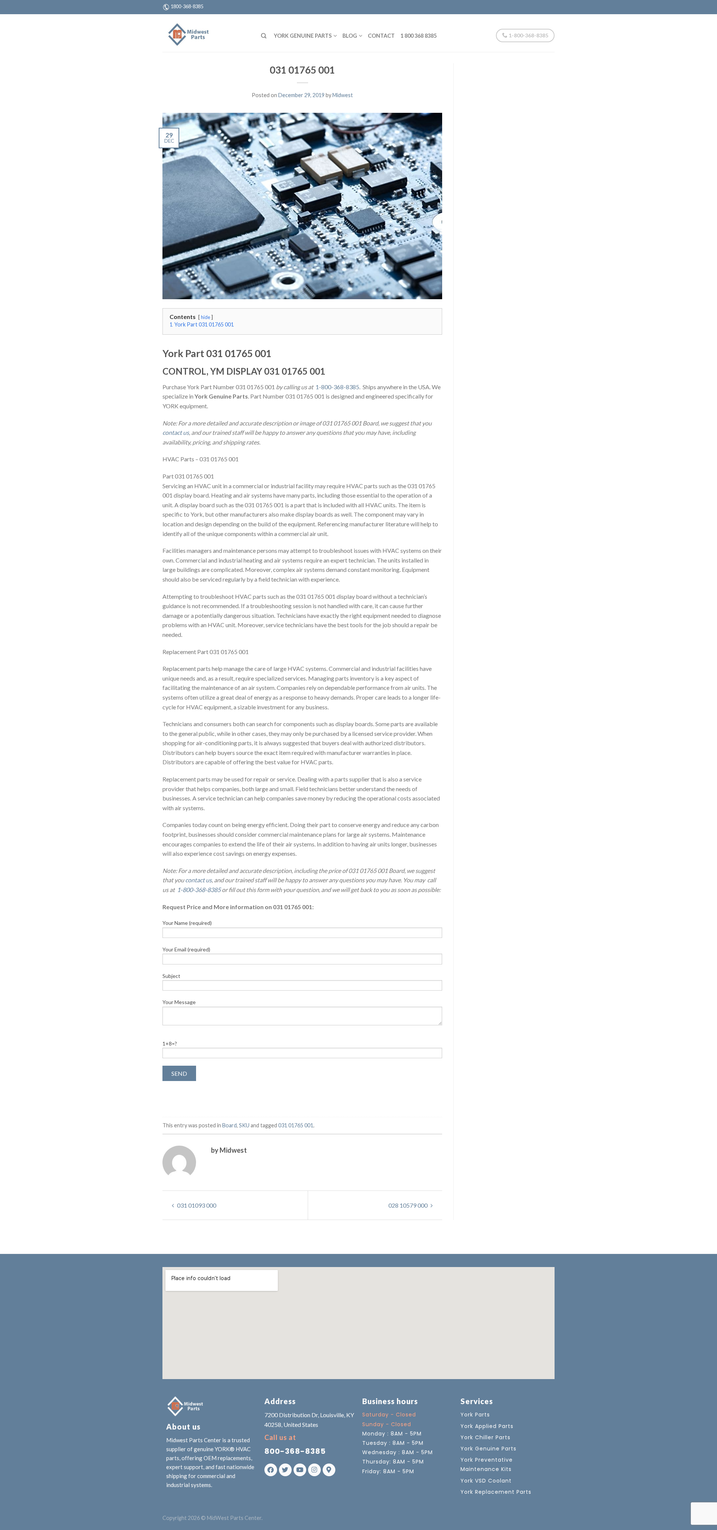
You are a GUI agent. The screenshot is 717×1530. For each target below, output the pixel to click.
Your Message (179, 1002)
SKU (244, 1125)
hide (205, 317)
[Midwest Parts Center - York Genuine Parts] (206, 33)
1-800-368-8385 (528, 35)
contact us (175, 432)
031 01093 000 (196, 1205)
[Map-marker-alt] (329, 1470)
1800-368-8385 (187, 6)
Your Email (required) (186, 949)
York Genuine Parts (303, 35)
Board (229, 1125)
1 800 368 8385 (418, 35)
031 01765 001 (295, 1125)
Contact (381, 35)
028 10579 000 (408, 1205)
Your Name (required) (187, 923)
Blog (349, 35)
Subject (171, 976)
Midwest (342, 95)
